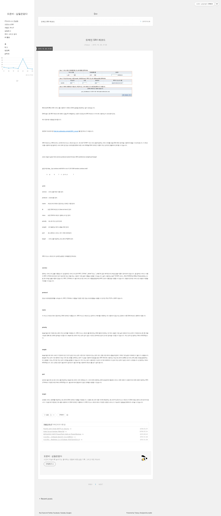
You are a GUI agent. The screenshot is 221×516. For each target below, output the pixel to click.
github (7, 54)
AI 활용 (7, 37)
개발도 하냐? (9, 28)
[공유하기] (50, 415)
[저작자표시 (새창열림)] (67, 415)
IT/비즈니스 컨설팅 (11, 21)
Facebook (56, 513)
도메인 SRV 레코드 (48, 21)
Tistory (137, 513)
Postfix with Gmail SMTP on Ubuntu (56, 429)
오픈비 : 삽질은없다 (17, 13)
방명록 (7, 50)
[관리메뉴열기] (217, 4)
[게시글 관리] (53, 415)
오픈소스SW (9, 24)
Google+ (69, 513)
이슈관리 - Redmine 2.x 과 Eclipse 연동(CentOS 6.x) (61, 439)
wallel (150, 513)
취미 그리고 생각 (11, 34)
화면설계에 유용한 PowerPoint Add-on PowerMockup (62, 434)
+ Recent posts (45, 499)
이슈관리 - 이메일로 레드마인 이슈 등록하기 (58, 437)
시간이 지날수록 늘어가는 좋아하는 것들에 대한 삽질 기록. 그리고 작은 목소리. (72, 459)
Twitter (50, 513)
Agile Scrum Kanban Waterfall (53, 431)
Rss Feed (42, 513)
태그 (6, 47)
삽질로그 (8, 31)
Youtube (63, 513)
